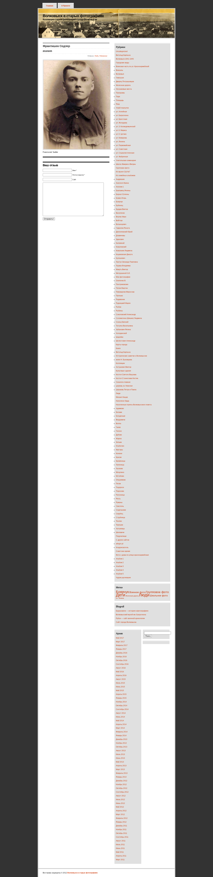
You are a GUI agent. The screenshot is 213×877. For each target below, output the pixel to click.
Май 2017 (120, 638)
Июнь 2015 (120, 687)
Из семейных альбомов (125, 175)
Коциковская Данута (124, 254)
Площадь (120, 100)
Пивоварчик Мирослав (125, 292)
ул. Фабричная (122, 157)
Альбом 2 (120, 563)
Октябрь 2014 (121, 706)
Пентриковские (122, 284)
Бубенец (119, 205)
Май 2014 (120, 721)
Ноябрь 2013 (121, 743)
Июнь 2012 (120, 803)
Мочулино (120, 472)
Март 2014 (120, 728)
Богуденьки (120, 416)
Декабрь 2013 (121, 739)
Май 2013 (120, 762)
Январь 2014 (121, 736)
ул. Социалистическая (125, 153)
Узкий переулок (122, 108)
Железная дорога (123, 85)
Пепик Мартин (122, 288)
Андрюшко (120, 179)
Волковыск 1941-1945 (125, 59)
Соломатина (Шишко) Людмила (129, 318)
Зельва (119, 442)
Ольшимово (121, 480)
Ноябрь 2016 (121, 657)
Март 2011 (120, 860)
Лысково (119, 469)
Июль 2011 (120, 845)
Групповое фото (122, 168)
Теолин (119, 521)
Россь (118, 499)
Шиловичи (120, 532)
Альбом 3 (120, 566)
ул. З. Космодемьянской (125, 127)
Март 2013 (120, 769)
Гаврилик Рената (123, 228)
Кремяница (120, 461)
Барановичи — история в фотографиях (132, 611)
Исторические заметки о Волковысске (131, 356)
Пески (118, 484)
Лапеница (120, 465)
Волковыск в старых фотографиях (73, 15)
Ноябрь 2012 (121, 784)
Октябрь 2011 (121, 833)
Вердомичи (120, 420)
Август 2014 (121, 713)
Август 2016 (121, 668)
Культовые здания (123, 371)
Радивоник (103, 56)
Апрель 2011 (121, 856)
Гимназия (120, 78)
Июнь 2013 (120, 758)
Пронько (119, 296)
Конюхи (119, 453)
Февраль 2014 (122, 732)
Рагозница (120, 495)
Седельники (121, 510)
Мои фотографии (123, 277)
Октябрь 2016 (121, 660)
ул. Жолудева (121, 123)
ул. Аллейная (121, 112)
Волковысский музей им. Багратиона (131, 615)
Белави (119, 412)
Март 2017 (120, 642)
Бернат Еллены (122, 194)
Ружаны (119, 502)
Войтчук (119, 221)
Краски (119, 457)
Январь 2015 (121, 698)
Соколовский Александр (126, 314)
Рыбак (118, 307)
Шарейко (119, 337)
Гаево (118, 427)
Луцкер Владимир (123, 266)
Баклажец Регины (123, 191)
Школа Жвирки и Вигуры (126, 164)
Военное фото (137, 592)
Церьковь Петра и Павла (126, 390)
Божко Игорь (121, 198)
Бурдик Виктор (122, 209)
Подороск (120, 487)
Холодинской (121, 333)
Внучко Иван (121, 217)
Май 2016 (120, 672)
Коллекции (120, 363)
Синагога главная (123, 382)
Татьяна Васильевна (124, 326)
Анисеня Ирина (122, 183)
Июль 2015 (120, 683)
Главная (49, 6)
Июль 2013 (120, 754)
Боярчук (119, 202)
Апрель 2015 (121, 694)
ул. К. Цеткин (121, 134)
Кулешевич (120, 258)
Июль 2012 (120, 800)
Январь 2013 (121, 777)
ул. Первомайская (123, 145)
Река (118, 104)
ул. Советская (121, 149)
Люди (96, 56)
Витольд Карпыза (123, 55)
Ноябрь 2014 (121, 702)
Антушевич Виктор (123, 367)
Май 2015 (120, 690)
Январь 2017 (121, 649)
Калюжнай (120, 243)
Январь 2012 (121, 822)
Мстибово (120, 476)
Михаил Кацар (122, 397)
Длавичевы (120, 236)
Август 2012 (121, 796)
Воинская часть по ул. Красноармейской (132, 66)
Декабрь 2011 (121, 826)
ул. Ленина (120, 142)
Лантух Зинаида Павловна (127, 262)
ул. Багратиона (122, 115)
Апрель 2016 (121, 675)
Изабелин (120, 446)
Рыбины (119, 311)
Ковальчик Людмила (124, 251)
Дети (120, 594)
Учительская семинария (126, 160)
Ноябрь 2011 (121, 829)
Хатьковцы (120, 529)
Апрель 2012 (121, 811)
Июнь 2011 (120, 848)
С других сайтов (122, 540)
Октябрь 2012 (121, 788)
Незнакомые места (124, 89)
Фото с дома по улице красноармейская (132, 555)
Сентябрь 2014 (122, 709)
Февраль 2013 (122, 773)
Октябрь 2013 (121, 747)
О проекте (65, 6)
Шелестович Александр (125, 341)
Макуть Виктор (122, 269)
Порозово (120, 491)
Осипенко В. (121, 281)
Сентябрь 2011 (122, 837)
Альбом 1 (120, 559)
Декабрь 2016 (121, 653)
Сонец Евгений (122, 322)
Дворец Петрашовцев (125, 82)
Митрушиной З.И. (123, 273)
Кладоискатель (122, 547)
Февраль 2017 (122, 645)
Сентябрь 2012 (122, 792)
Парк (118, 97)
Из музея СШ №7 (123, 172)
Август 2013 (121, 751)
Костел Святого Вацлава (126, 375)
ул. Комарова (121, 138)
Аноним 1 (120, 187)
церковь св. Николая (124, 386)
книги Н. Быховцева (124, 360)
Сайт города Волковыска (126, 622)
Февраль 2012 (122, 818)
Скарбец (119, 514)
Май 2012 (120, 807)
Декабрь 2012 (121, 781)
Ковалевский (121, 247)
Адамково (120, 408)
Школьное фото (159, 595)
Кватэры (119, 450)
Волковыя (120, 74)
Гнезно (119, 431)
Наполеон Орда (122, 401)
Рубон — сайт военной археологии (130, 618)
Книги (118, 348)
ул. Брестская (121, 119)
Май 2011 (120, 852)
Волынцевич (121, 224)
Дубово (119, 435)
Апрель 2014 (121, 724)
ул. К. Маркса (121, 130)
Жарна (119, 439)
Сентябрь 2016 (122, 664)
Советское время (123, 551)
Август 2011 (120, 841)
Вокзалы (119, 70)
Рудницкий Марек (123, 303)
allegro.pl (119, 544)
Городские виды (122, 63)
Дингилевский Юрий (124, 232)
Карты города (121, 345)
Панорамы (120, 93)
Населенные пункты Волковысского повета (134, 405)
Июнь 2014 (120, 717)
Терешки (119, 525)
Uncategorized (122, 51)
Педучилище (121, 536)
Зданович (120, 239)
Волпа (118, 424)
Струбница (120, 517)
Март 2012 (120, 814)
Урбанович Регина (123, 330)
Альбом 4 (120, 570)
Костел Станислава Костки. (127, 378)
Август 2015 (121, 679)
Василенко (120, 213)
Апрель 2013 (121, 766)
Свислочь (120, 506)
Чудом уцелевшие (123, 578)
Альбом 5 (120, 574)
